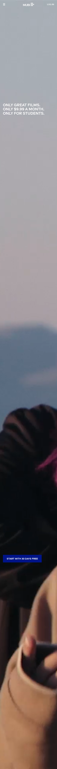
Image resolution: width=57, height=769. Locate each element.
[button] (4, 4)
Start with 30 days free (22, 558)
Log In (50, 4)
